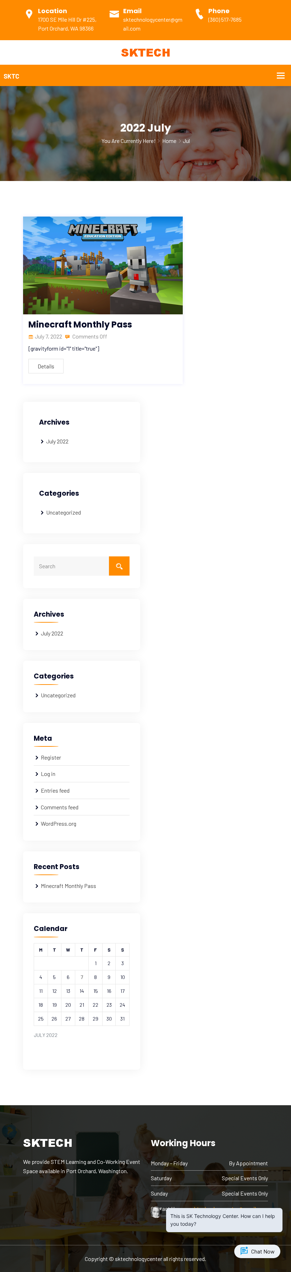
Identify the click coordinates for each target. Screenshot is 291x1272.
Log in (48, 773)
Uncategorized (63, 512)
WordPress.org (58, 823)
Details (46, 366)
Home (169, 140)
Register (51, 757)
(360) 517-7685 (225, 19)
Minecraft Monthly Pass (80, 324)
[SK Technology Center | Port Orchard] (145, 51)
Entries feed (55, 790)
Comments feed (59, 807)
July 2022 (57, 441)
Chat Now (257, 1251)
